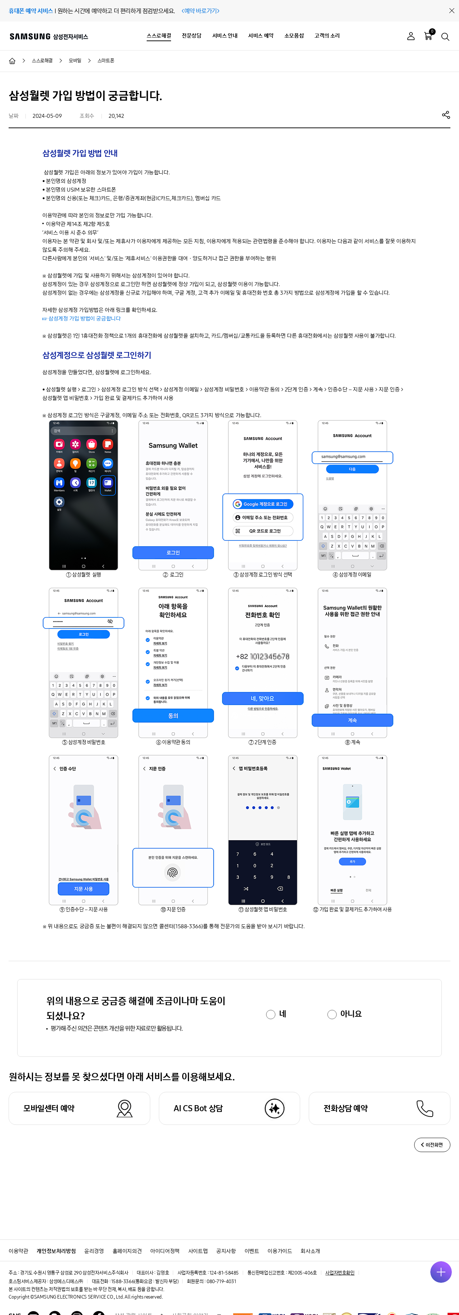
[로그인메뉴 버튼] (411, 37)
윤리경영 (94, 1251)
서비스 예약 (261, 35)
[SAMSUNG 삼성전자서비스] (49, 36)
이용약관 (18, 1251)
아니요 (350, 1014)
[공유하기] (446, 114)
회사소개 (310, 1251)
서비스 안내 (225, 35)
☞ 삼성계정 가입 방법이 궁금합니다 (81, 318)
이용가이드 (280, 1251)
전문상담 (191, 35)
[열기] (441, 1272)
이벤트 (252, 1251)
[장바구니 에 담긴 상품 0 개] (428, 36)
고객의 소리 (327, 35)
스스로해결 (159, 35)
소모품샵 (294, 35)
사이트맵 (198, 1251)
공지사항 (226, 1251)
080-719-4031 (221, 1281)
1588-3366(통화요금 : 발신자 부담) (144, 1281)
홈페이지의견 (127, 1251)
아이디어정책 (165, 1251)
